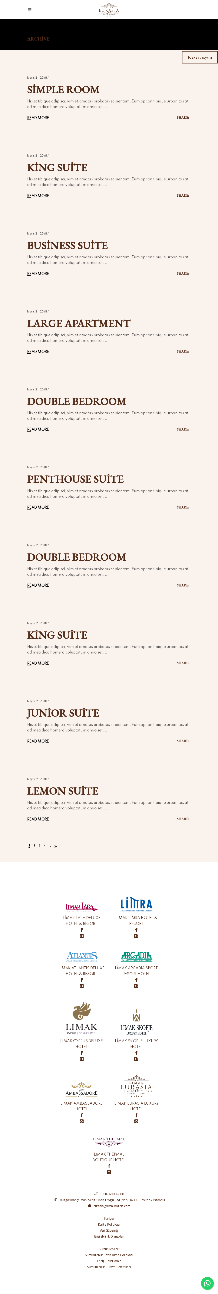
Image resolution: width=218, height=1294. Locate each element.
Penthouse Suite (75, 479)
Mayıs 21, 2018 (37, 77)
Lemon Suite (62, 791)
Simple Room (63, 89)
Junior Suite (63, 713)
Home (31, 32)
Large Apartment (79, 323)
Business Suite (67, 245)
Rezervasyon (200, 57)
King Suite (57, 167)
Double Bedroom (76, 401)
